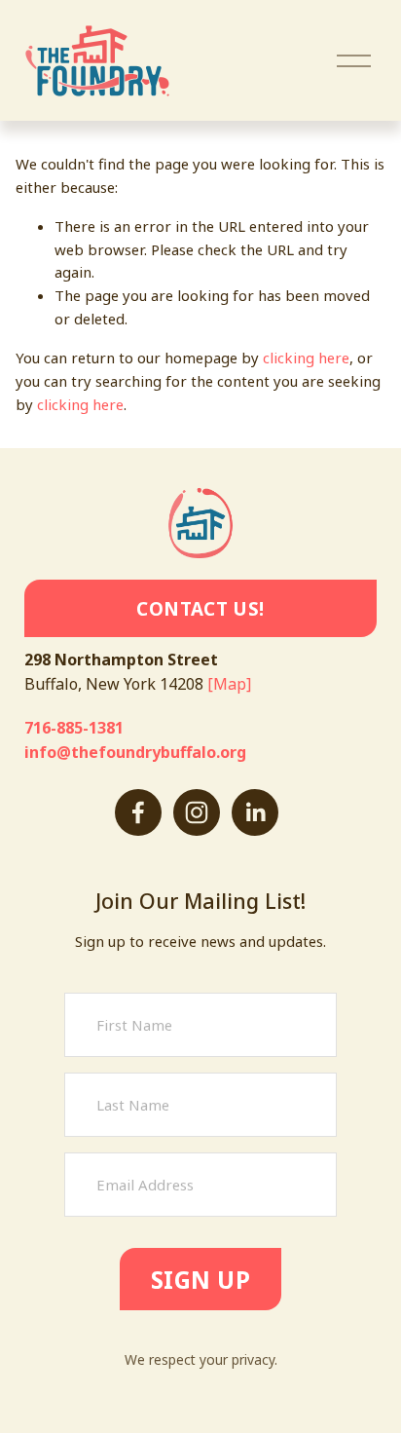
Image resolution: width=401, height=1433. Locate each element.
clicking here (306, 357)
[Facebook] (138, 812)
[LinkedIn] (255, 812)
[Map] (229, 684)
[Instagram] (196, 812)
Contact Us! (200, 608)
